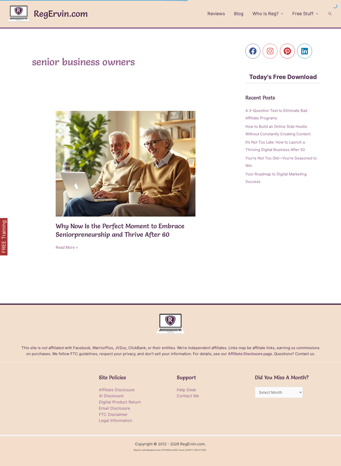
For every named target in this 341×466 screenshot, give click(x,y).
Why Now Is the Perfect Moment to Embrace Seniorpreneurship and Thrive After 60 (120, 230)
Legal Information (115, 420)
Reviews (216, 13)
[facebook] (254, 51)
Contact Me (188, 395)
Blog (238, 13)
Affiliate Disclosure (245, 353)
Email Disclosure (114, 408)
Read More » (67, 248)
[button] (330, 13)
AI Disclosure (111, 395)
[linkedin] (305, 51)
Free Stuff (303, 13)
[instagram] (271, 51)
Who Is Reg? (265, 13)
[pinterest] (288, 51)
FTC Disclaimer (113, 414)
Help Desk (186, 389)
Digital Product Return (120, 401)
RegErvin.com (61, 13)
